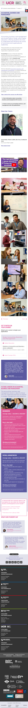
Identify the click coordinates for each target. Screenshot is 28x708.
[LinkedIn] (12, 562)
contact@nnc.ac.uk (5, 601)
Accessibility (3, 705)
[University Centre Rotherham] (14, 626)
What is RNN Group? (17, 655)
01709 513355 (4, 613)
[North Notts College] (14, 597)
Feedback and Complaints (14, 559)
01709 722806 (4, 629)
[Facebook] (7, 562)
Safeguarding (9, 655)
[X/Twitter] (10, 562)
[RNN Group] (14, 569)
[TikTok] (21, 562)
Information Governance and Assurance (14, 557)
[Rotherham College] (14, 583)
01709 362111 (4, 572)
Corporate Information (14, 556)
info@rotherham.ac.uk (6, 588)
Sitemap (25, 705)
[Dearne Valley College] (14, 610)
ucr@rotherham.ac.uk (5, 630)
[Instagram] (15, 562)
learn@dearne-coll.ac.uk (6, 615)
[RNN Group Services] (14, 639)
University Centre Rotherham (9, 8)
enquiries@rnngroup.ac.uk (6, 574)
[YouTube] (18, 562)
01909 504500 (4, 600)
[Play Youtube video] (14, 165)
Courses (19, 8)
